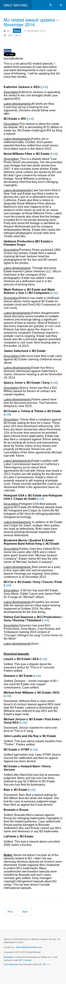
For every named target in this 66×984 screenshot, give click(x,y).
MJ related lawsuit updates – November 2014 (31, 22)
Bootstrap (8, 956)
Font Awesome (11, 964)
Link (44, 87)
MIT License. (25, 960)
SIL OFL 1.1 (44, 964)
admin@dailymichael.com (29, 947)
